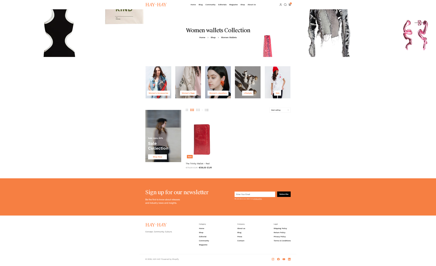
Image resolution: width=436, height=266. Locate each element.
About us (241, 228)
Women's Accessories (158, 93)
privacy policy (257, 199)
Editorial (202, 236)
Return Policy (279, 232)
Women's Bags (188, 93)
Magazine (203, 245)
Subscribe (283, 194)
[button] (285, 4)
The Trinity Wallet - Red (197, 163)
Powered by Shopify (170, 259)
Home (201, 228)
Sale (277, 93)
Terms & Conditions (282, 241)
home (202, 37)
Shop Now (157, 157)
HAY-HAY (157, 259)
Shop (213, 37)
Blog (239, 232)
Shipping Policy (280, 228)
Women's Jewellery (218, 93)
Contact (240, 241)
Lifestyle (248, 93)
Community (204, 241)
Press (239, 236)
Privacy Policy (280, 236)
